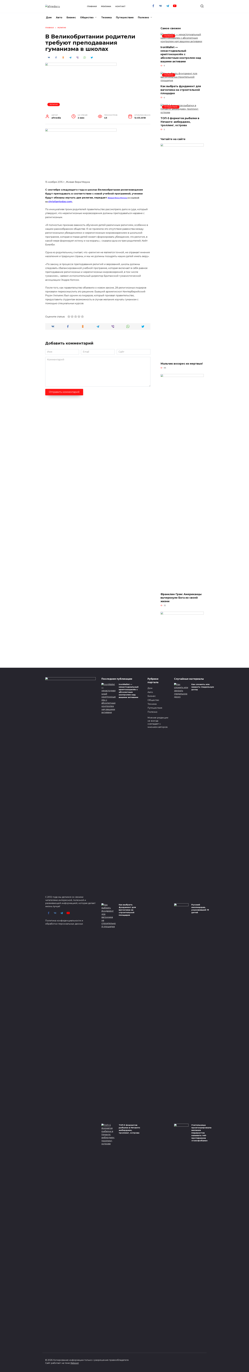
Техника (106, 17)
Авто (59, 17)
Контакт (120, 6)
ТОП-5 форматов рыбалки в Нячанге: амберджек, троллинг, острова (180, 122)
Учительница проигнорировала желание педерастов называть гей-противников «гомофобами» (201, 1133)
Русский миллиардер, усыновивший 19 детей (200, 908)
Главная (92, 6)
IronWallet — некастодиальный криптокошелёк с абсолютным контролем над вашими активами (181, 54)
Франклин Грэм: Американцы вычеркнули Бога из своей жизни (181, 598)
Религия (54, 104)
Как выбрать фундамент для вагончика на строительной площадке (181, 90)
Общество (87, 17)
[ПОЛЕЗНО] (182, 41)
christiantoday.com (60, 201)
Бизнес (71, 17)
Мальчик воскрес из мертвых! (182, 363)
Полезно (143, 17)
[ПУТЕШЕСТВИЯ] (182, 112)
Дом (49, 17)
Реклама (106, 6)
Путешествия (125, 17)
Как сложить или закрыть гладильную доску (202, 687)
